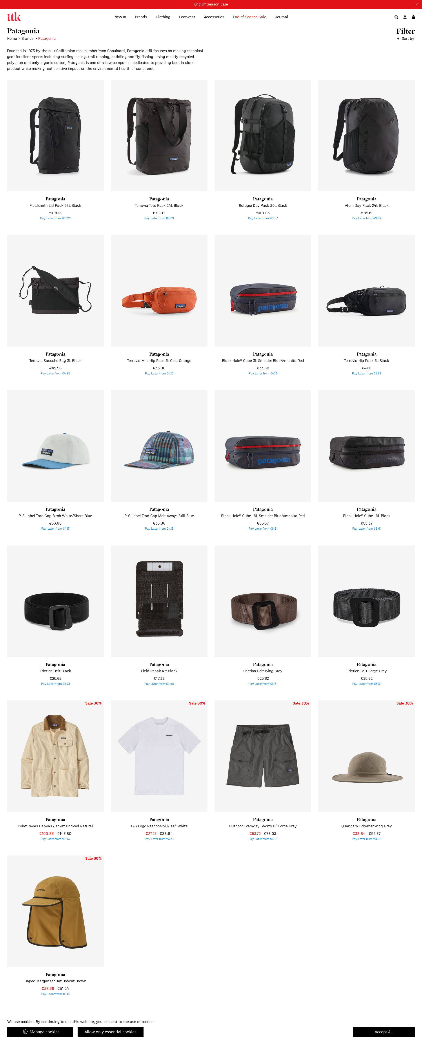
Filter (405, 31)
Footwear (187, 17)
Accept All (384, 1031)
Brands (141, 17)
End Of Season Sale (211, 4)
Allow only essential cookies (110, 1031)
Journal (281, 17)
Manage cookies (45, 1031)
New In (120, 17)
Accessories (214, 17)
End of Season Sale (249, 17)
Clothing (163, 17)
